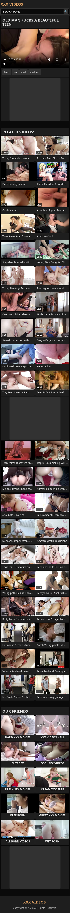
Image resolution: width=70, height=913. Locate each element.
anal (23, 72)
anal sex (34, 72)
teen (6, 72)
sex (15, 72)
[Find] (66, 11)
